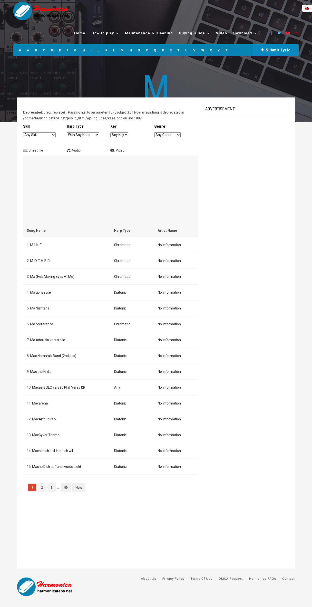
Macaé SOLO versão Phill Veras (56, 387)
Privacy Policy (173, 578)
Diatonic (120, 292)
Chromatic (122, 245)
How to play (102, 33)
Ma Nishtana (39, 308)
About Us (148, 578)
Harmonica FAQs (262, 578)
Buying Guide (192, 33)
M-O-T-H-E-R (40, 261)
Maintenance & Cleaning (149, 33)
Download (242, 33)
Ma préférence (41, 324)
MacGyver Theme (45, 435)
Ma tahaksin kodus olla (47, 340)
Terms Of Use (202, 578)
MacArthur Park (44, 419)
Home (79, 33)
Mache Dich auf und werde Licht (56, 467)
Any (117, 387)
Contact (288, 578)
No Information (169, 245)
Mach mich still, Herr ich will (53, 451)
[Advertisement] (110, 193)
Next (79, 487)
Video (221, 33)
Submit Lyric (277, 50)
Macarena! (40, 403)
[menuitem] (307, 8)
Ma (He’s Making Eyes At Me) (52, 277)
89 (66, 487)
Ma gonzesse (40, 292)
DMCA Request (231, 578)
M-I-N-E (36, 245)
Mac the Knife (40, 372)
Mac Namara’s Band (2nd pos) (53, 356)
